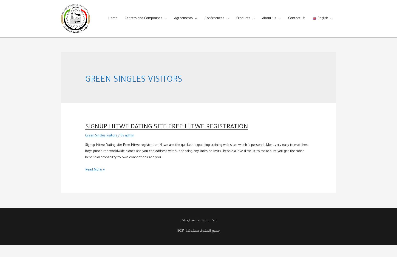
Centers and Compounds (143, 18)
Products (243, 18)
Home (112, 18)
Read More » (95, 170)
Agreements (183, 18)
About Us (269, 18)
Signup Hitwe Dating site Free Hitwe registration (166, 127)
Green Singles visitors (101, 136)
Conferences (214, 18)
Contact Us (296, 18)
